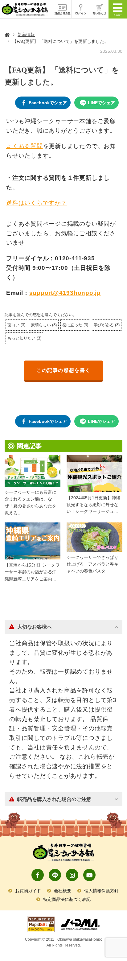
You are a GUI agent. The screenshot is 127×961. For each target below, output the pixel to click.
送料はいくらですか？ (36, 203)
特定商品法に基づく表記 (67, 899)
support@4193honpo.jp (65, 293)
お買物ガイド (28, 890)
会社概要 (62, 890)
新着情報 (26, 34)
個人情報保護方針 (101, 890)
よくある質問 (24, 146)
